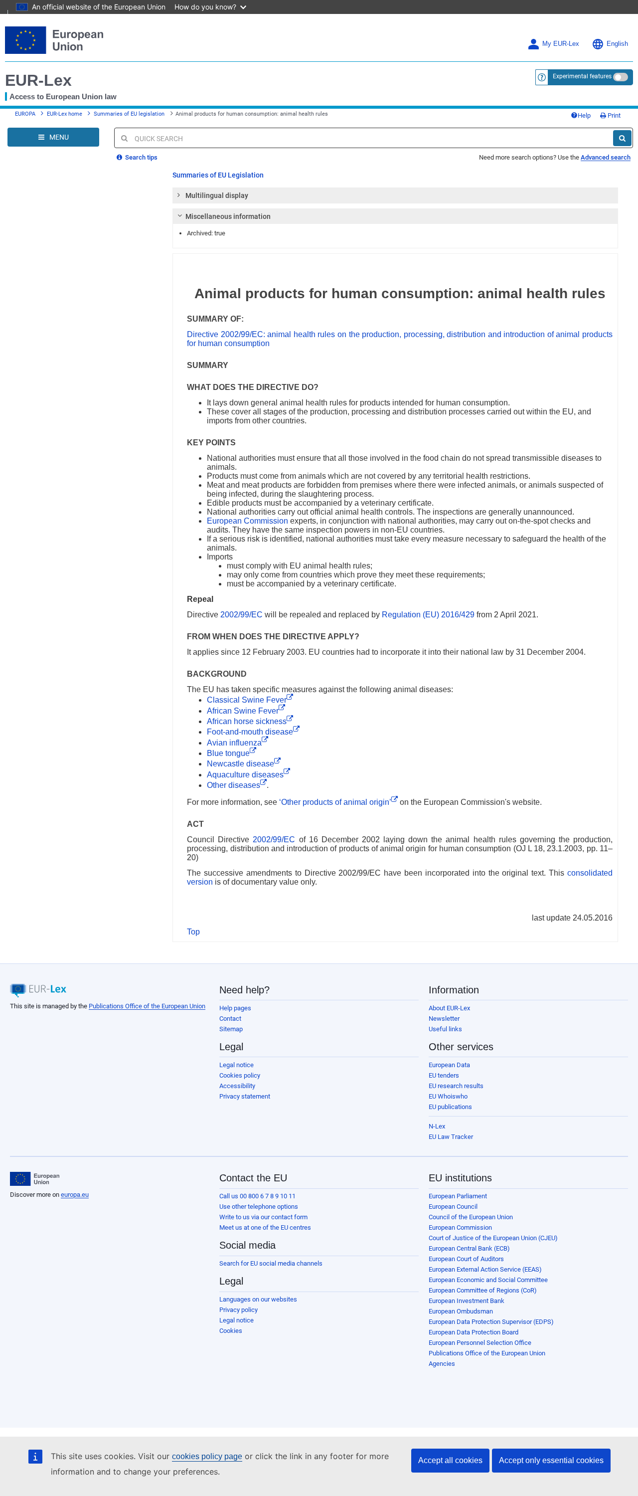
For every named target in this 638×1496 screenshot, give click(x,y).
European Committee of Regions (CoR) (483, 1290)
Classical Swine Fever (247, 700)
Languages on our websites (258, 1299)
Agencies (442, 1363)
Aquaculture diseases (245, 774)
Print (613, 115)
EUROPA (25, 114)
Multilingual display (216, 195)
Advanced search (606, 157)
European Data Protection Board (473, 1332)
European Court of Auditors (466, 1259)
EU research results (456, 1086)
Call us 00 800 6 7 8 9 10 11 (257, 1196)
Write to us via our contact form (263, 1217)
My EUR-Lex (560, 43)
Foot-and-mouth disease (250, 732)
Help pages (235, 1008)
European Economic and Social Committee (488, 1280)
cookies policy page (207, 1456)
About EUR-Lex (449, 1008)
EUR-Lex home (64, 114)
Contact (230, 1018)
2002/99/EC (241, 614)
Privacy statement (244, 1096)
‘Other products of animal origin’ (335, 802)
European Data (449, 1065)
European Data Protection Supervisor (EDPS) (491, 1321)
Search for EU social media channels (270, 1263)
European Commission (247, 521)
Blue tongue (228, 753)
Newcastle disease (240, 763)
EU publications (450, 1107)
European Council (453, 1206)
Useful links (445, 1029)
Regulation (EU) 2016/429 (428, 614)
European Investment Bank (466, 1301)
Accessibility (237, 1086)
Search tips (141, 157)
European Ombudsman (461, 1311)
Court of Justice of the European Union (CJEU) (493, 1238)
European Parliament (458, 1196)
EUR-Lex (38, 80)
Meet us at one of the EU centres (265, 1227)
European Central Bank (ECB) (469, 1248)
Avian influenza (234, 743)
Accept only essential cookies (551, 1460)
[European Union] (34, 1179)
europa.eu (75, 1194)
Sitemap (231, 1029)
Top (193, 932)
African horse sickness (247, 721)
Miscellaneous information (228, 216)
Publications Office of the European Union (147, 1006)
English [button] (617, 43)
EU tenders (444, 1075)
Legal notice (236, 1065)
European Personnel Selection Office (480, 1342)
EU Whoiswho (448, 1096)
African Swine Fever (243, 711)
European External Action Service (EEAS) (485, 1269)
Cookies (230, 1330)
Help (584, 115)
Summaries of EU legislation (129, 114)
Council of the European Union (471, 1217)
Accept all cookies (450, 1460)
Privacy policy (238, 1309)
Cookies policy (239, 1075)
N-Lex (437, 1126)
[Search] (622, 138)
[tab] (395, 195)
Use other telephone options (258, 1206)
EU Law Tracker (451, 1136)
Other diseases (233, 785)
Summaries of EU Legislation (218, 175)
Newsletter (444, 1018)
